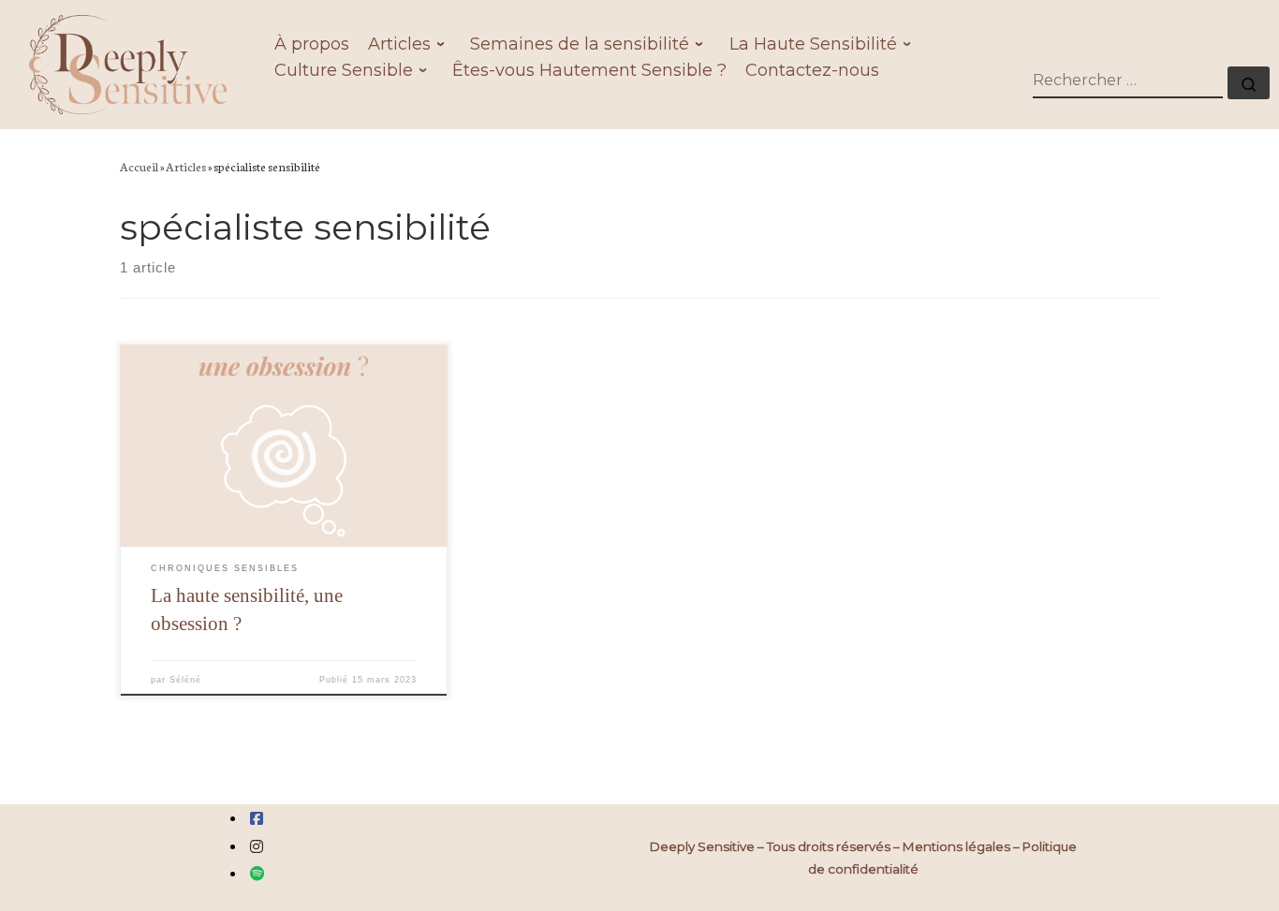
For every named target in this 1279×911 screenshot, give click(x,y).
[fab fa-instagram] (256, 847)
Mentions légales (956, 846)
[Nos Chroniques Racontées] (257, 874)
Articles (186, 165)
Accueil (139, 165)
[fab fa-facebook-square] (256, 819)
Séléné (185, 679)
